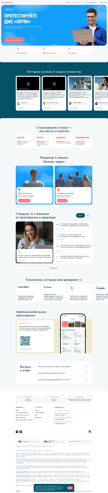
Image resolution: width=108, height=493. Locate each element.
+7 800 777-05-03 (59, 415)
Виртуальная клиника (22, 415)
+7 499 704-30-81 (59, 419)
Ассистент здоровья (22, 412)
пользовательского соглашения (55, 488)
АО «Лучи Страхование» (23, 471)
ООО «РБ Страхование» (23, 479)
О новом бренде (39, 412)
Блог (36, 415)
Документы (38, 417)
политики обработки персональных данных (45, 489)
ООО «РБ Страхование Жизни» (25, 475)
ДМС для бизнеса (21, 417)
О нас (36, 410)
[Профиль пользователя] (101, 2)
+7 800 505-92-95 (59, 423)
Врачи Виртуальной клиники (24, 419)
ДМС (17, 410)
